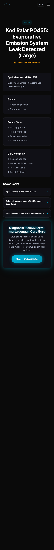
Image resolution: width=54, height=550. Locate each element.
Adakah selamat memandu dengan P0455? (25, 213)
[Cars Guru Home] (6, 4)
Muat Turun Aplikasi (27, 259)
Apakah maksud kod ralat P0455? (21, 192)
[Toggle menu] (48, 5)
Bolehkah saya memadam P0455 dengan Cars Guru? (24, 202)
